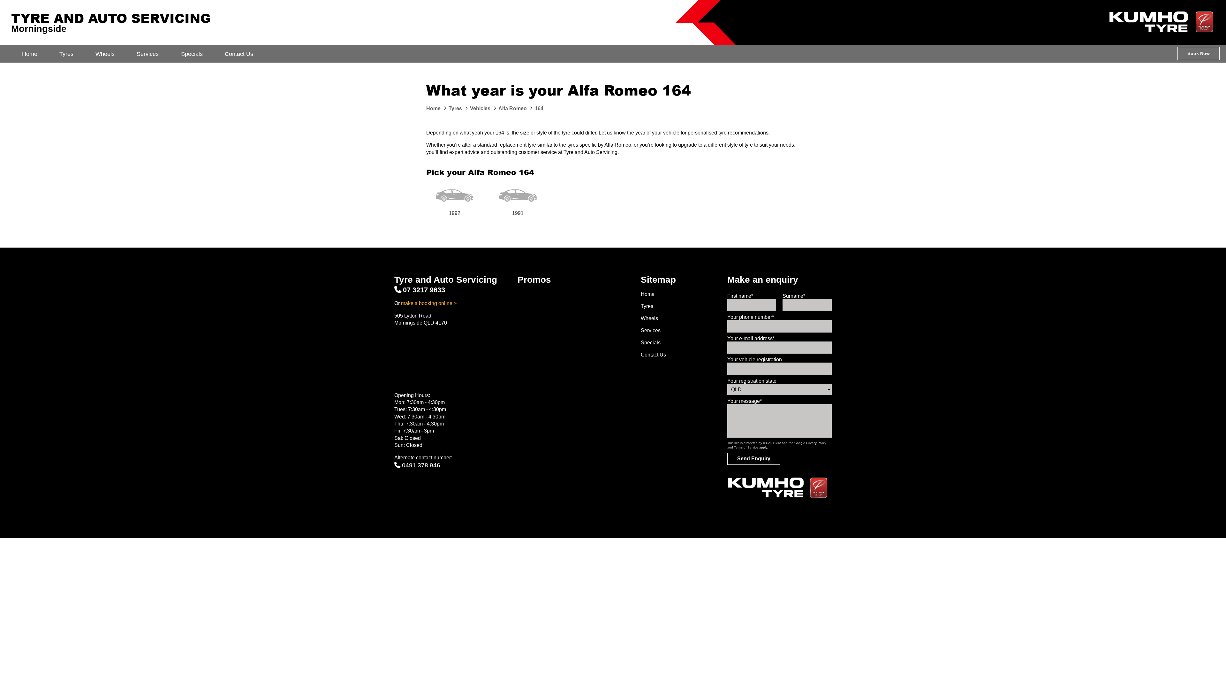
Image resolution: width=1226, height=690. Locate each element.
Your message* (744, 401)
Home (29, 54)
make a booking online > (429, 303)
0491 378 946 (421, 465)
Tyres (66, 54)
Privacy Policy (816, 443)
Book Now (1198, 53)
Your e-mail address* (751, 338)
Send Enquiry (753, 458)
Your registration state (751, 381)
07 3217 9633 (424, 290)
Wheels (105, 54)
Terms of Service (746, 447)
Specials (192, 54)
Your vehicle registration (754, 359)
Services (148, 54)
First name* (740, 296)
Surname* (794, 296)
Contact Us (239, 54)
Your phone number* (750, 317)
